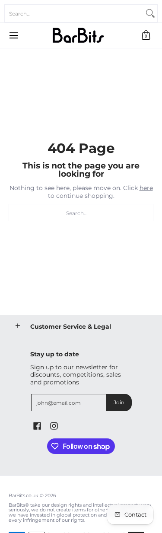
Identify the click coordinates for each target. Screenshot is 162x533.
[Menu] (13, 35)
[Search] (150, 13)
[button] (146, 35)
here (146, 188)
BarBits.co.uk (23, 495)
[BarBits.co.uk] (78, 35)
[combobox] (74, 13)
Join (119, 402)
